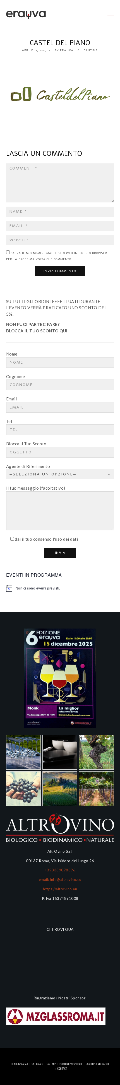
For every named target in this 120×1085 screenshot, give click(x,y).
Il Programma (19, 1064)
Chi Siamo (37, 1064)
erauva (66, 50)
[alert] (60, 588)
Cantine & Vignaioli (97, 1064)
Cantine (90, 50)
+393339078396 (60, 870)
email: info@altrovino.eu (60, 879)
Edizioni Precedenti (70, 1064)
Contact (62, 1068)
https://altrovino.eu (60, 889)
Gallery (51, 1064)
